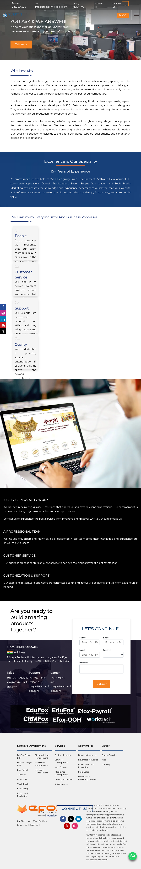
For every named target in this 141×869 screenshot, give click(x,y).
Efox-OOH (22, 779)
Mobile (82, 650)
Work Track (22, 784)
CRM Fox (21, 774)
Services (107, 650)
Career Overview (109, 755)
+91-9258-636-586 (17, 678)
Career (99, 5)
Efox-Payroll (22, 770)
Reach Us (33, 825)
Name (82, 637)
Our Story (21, 821)
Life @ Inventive (78, 5)
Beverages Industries (88, 760)
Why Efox (32, 821)
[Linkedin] (3, 319)
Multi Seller (83, 772)
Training (106, 764)
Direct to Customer (87, 755)
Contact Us (118, 5)
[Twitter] (3, 331)
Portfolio (43, 821)
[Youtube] (3, 325)
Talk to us (21, 44)
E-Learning (22, 788)
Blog (122, 15)
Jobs (104, 760)
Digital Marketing (63, 755)
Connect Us (75, 809)
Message (83, 662)
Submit (101, 684)
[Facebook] (3, 307)
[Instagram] (3, 313)
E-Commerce (61, 784)
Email (106, 637)
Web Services (61, 767)
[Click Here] (37, 811)
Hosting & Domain (64, 779)
